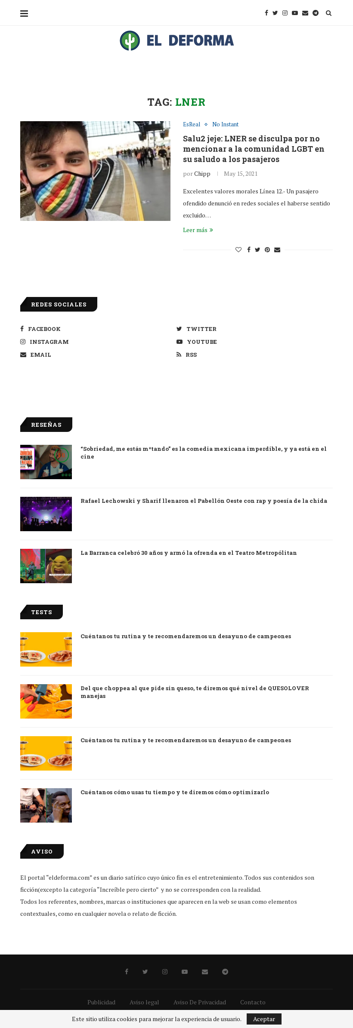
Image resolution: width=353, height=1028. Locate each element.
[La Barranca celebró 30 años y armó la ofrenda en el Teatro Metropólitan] (46, 566)
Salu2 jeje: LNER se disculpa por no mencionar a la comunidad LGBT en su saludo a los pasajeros (254, 148)
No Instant (225, 124)
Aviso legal (144, 1002)
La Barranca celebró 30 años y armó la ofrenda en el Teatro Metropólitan (189, 553)
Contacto (253, 1002)
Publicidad (101, 1002)
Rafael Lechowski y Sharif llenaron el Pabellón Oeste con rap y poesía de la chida (204, 501)
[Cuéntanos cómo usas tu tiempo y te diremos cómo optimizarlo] (46, 805)
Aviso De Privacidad (199, 1002)
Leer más (195, 230)
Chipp (202, 173)
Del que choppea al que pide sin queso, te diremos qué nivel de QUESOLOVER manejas (195, 692)
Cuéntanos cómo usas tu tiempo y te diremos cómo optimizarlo (175, 792)
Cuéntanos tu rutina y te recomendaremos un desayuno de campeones (186, 636)
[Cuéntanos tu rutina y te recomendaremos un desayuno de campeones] (46, 649)
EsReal (191, 124)
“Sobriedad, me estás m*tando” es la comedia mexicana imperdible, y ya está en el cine (204, 452)
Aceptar (264, 1019)
